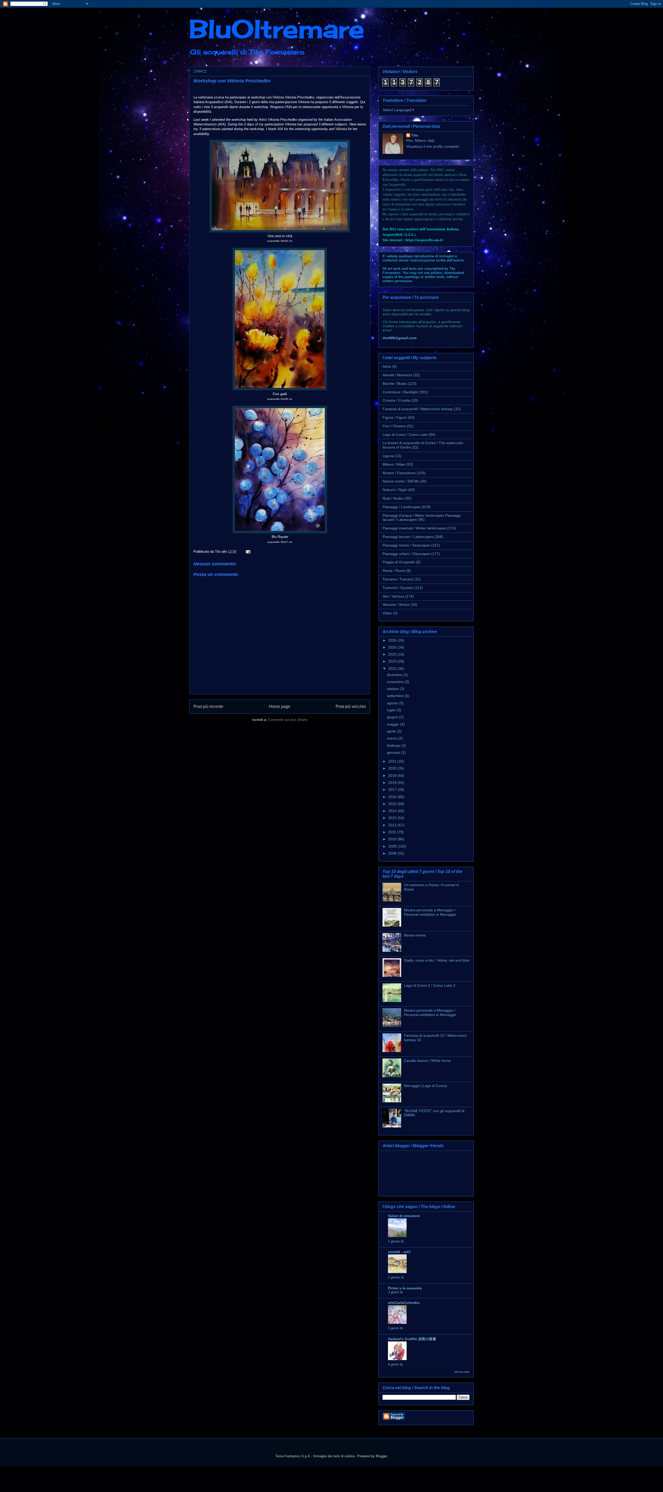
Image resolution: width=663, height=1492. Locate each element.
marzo (392, 738)
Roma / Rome (394, 571)
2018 (393, 782)
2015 (393, 804)
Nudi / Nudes (393, 498)
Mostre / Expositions (399, 473)
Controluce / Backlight (400, 392)
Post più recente (208, 706)
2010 (393, 839)
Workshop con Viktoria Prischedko (231, 80)
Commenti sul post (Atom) (287, 720)
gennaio (394, 752)
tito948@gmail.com (399, 338)
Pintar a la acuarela (405, 1288)
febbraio (394, 745)
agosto (393, 703)
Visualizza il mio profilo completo (432, 146)
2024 (393, 654)
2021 (393, 761)
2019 (393, 775)
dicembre (395, 675)
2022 (393, 668)
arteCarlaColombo (404, 1303)
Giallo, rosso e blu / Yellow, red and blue (437, 960)
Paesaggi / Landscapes (402, 507)
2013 (393, 818)
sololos (349, 1456)
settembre (396, 696)
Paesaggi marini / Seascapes (406, 545)
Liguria (388, 456)
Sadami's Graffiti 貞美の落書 (412, 1339)
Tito (414, 135)
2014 (393, 811)
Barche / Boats (395, 383)
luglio (392, 710)
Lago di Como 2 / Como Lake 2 (429, 985)
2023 (393, 661)
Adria (387, 366)
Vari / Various (393, 596)
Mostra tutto (462, 1371)
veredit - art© (399, 1252)
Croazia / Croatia (396, 400)
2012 (393, 825)
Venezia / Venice (396, 604)
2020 (393, 768)
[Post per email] (247, 551)
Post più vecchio (351, 706)
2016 (393, 797)
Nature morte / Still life (401, 481)
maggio (393, 724)
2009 (393, 846)
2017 (393, 789)
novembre (396, 682)
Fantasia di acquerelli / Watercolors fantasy (418, 409)
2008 (393, 853)
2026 (393, 640)
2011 (392, 832)
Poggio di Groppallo (399, 562)
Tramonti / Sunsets (398, 588)
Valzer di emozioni (404, 1216)
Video (387, 613)
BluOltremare (276, 29)
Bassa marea (415, 935)
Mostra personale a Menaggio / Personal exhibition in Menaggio (430, 912)
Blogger (381, 1456)
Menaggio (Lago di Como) (425, 1086)
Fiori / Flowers (394, 426)
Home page (279, 706)
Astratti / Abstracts (397, 375)
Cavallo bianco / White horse (427, 1060)
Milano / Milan (394, 464)
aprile (392, 731)
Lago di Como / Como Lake (405, 434)
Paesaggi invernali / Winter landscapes (414, 528)
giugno (393, 717)
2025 (393, 647)
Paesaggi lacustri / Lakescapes (408, 537)
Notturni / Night (395, 490)
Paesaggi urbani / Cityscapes (406, 554)
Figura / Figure (395, 417)
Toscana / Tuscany (398, 579)
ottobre (393, 689)
